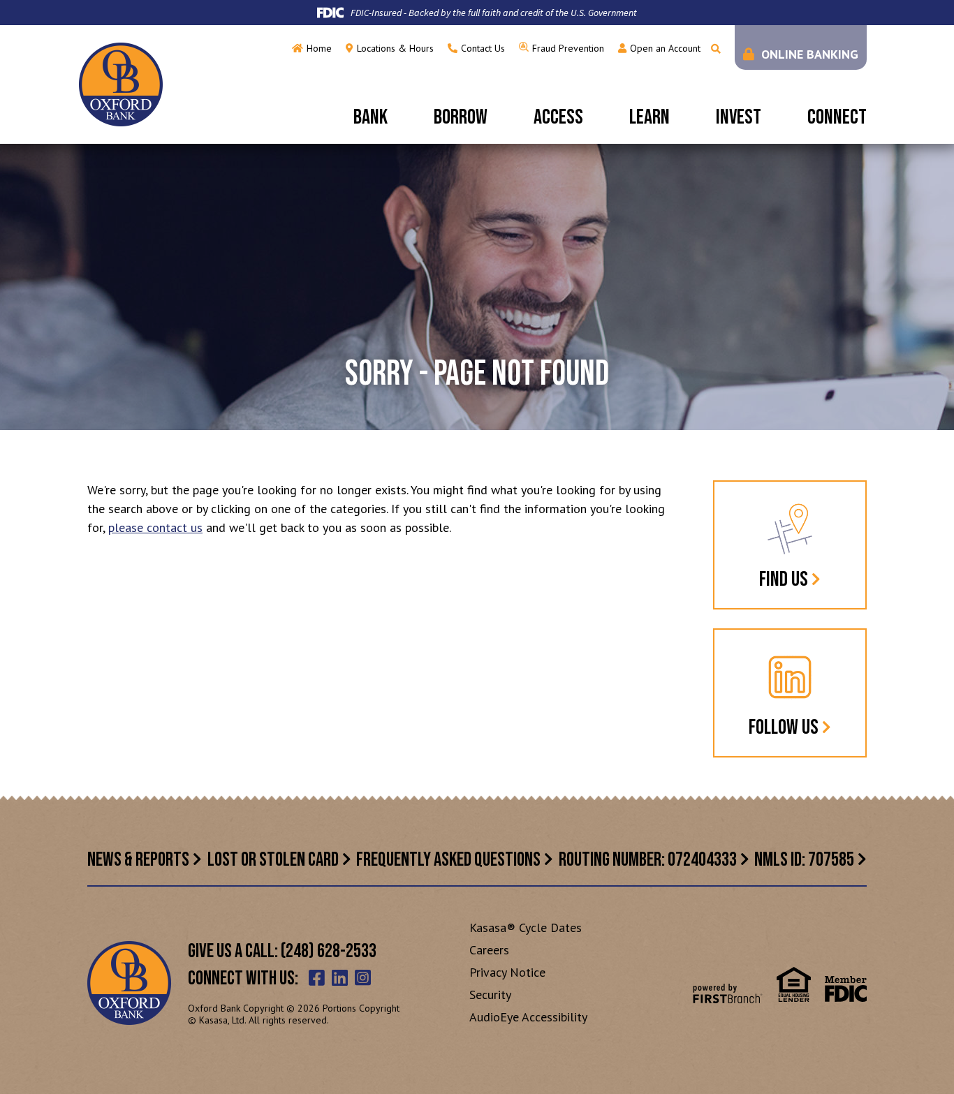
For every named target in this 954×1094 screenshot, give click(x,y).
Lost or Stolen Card (273, 859)
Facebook (317, 977)
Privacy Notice (507, 972)
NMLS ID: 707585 (804, 859)
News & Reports (138, 859)
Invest (738, 117)
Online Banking (809, 54)
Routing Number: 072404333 (648, 859)
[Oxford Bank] (121, 83)
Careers (489, 950)
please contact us (155, 527)
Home (319, 48)
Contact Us (483, 48)
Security (490, 994)
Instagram (363, 977)
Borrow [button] (460, 117)
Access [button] (558, 117)
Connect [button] (837, 117)
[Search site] (716, 49)
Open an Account (665, 48)
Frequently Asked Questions (448, 859)
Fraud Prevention (568, 48)
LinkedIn (340, 977)
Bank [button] (370, 117)
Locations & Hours (395, 48)
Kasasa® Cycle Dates (525, 927)
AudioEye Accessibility (528, 1017)
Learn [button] (649, 117)
